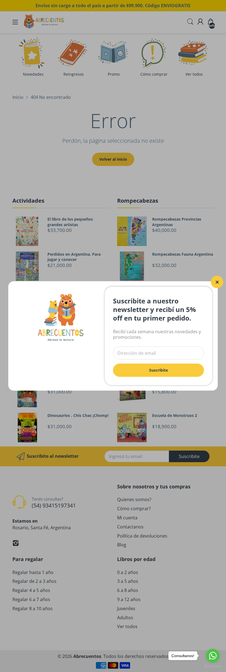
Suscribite (158, 370)
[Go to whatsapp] (213, 656)
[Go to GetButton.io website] (213, 666)
